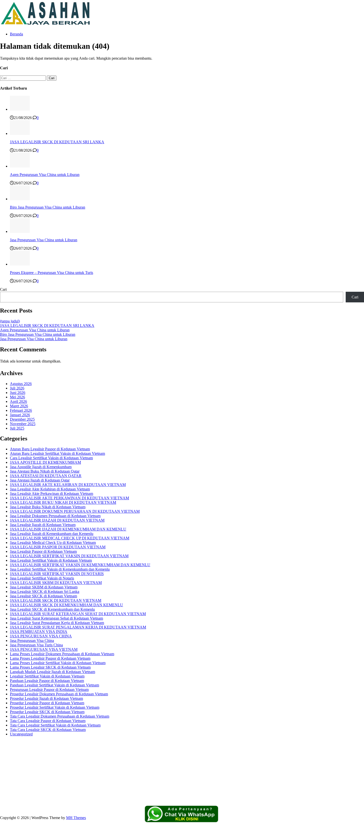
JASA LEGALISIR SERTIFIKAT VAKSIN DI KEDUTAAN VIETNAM (69, 556)
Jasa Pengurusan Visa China (32, 640)
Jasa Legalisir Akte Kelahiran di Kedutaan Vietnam (50, 489)
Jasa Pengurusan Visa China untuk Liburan (43, 240)
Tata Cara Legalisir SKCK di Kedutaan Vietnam (48, 729)
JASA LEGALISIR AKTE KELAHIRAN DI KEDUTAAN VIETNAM (68, 485)
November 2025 (22, 424)
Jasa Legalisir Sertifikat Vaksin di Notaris (42, 578)
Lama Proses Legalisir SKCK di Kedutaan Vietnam (50, 667)
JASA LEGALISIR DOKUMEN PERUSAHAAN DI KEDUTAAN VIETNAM (75, 511)
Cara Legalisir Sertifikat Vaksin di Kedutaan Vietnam (51, 458)
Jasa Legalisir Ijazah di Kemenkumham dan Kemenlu (51, 534)
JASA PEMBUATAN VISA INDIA (38, 632)
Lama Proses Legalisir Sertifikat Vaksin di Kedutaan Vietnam (57, 663)
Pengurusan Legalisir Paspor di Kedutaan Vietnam (49, 689)
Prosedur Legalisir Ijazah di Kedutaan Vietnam (46, 698)
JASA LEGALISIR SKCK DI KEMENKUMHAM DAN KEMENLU (66, 605)
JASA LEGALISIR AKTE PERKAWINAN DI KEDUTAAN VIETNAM (69, 498)
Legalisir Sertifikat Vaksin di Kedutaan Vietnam (47, 676)
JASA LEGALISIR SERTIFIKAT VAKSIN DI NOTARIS (57, 574)
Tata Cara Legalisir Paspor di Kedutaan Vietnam (47, 721)
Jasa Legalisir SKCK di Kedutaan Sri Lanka (44, 591)
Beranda (16, 34)
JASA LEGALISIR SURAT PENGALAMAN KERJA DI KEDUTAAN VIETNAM (78, 627)
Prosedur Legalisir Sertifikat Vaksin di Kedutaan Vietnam (54, 707)
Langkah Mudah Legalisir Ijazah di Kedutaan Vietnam (52, 672)
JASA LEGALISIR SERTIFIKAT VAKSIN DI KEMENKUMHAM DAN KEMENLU (80, 565)
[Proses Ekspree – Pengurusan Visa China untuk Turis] (20, 264)
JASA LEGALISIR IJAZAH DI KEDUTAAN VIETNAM (57, 520)
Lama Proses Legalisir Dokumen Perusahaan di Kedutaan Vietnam (62, 654)
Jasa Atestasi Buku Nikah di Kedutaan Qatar (44, 471)
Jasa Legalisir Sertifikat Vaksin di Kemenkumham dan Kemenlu (60, 569)
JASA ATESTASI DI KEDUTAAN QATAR (45, 476)
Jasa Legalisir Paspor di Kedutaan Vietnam (43, 551)
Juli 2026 (17, 388)
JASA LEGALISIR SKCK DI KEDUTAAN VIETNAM (55, 600)
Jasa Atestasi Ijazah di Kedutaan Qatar (40, 480)
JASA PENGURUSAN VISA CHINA (41, 636)
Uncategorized (21, 734)
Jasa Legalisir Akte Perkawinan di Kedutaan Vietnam (51, 493)
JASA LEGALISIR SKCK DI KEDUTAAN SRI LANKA (57, 142)
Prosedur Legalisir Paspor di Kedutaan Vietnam (47, 703)
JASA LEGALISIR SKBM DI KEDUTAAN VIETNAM (56, 583)
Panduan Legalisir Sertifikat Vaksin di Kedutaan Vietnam (54, 685)
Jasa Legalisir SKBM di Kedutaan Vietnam (44, 587)
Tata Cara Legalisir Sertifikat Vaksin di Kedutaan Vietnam (55, 725)
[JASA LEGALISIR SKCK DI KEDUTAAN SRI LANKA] (20, 133)
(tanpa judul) (10, 321)
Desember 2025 (22, 419)
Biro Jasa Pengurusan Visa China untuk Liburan (47, 207)
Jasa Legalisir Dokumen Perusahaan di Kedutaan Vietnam (55, 516)
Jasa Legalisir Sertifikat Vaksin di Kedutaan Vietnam (51, 560)
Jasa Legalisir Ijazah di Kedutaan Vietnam (43, 525)
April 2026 (18, 401)
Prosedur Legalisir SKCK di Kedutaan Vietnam (47, 712)
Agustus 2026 (21, 384)
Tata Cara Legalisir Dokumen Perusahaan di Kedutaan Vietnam (59, 716)
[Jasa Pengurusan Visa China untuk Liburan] (20, 231)
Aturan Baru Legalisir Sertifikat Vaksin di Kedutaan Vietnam (57, 453)
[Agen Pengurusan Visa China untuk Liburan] (20, 166)
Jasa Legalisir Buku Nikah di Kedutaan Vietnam (47, 507)
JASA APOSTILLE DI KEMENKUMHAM (45, 462)
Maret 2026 (19, 406)
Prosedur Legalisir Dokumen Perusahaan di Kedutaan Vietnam (59, 694)
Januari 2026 (20, 415)
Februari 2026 (21, 410)
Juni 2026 (17, 392)
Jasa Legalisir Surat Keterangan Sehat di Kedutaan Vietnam (56, 618)
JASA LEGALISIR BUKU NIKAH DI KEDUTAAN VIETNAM (63, 502)
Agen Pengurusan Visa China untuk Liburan (44, 174)
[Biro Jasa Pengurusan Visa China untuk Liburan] (20, 199)
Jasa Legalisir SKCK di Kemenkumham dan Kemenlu (52, 609)
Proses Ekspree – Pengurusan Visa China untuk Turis (51, 272)
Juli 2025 (17, 428)
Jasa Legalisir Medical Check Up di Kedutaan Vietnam (53, 542)
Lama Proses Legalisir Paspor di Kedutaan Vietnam (50, 658)
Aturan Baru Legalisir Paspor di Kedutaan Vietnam (50, 449)
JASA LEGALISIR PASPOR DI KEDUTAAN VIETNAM (57, 547)
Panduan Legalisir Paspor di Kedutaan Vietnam (47, 681)
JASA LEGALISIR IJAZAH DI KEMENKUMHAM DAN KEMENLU (68, 529)
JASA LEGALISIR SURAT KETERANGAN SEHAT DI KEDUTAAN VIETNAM (78, 614)
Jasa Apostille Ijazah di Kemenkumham (41, 467)
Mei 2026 (17, 397)
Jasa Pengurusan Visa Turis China (36, 645)
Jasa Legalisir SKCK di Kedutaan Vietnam (43, 596)
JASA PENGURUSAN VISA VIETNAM (44, 649)
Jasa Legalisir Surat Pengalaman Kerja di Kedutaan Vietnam (57, 623)
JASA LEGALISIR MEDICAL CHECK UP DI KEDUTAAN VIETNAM (69, 538)
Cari (3, 289)
